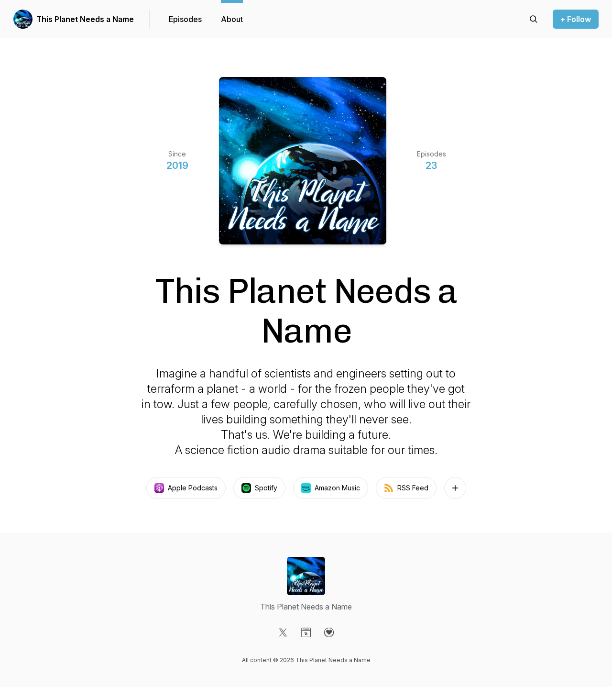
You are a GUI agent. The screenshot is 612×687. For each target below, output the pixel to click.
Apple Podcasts (193, 488)
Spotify (266, 488)
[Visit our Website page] (306, 632)
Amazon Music (337, 488)
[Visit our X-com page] (283, 632)
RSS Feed (412, 488)
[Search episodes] (533, 19)
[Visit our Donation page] (329, 632)
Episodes (185, 19)
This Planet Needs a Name (85, 19)
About (232, 19)
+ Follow (575, 19)
